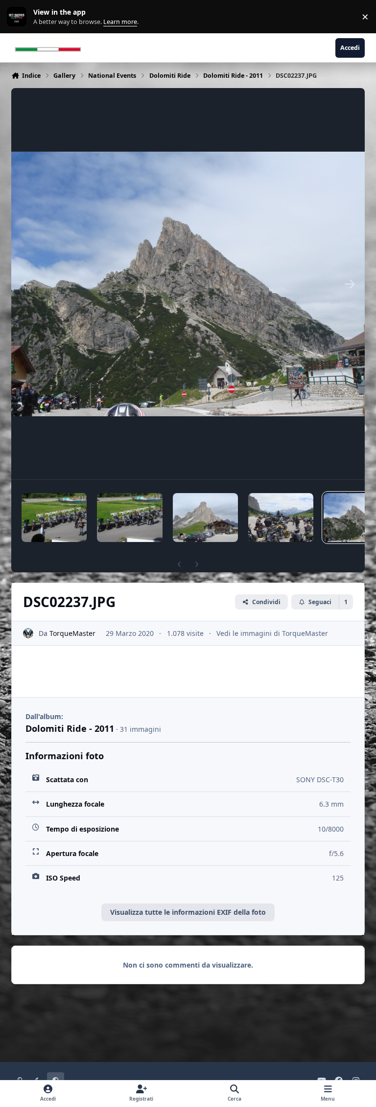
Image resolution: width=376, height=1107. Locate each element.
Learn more (19, 17)
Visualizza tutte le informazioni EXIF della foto (188, 912)
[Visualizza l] (54, 517)
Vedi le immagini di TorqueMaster (272, 633)
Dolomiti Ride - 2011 (69, 728)
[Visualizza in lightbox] (188, 283)
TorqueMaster (72, 633)
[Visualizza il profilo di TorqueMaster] (28, 633)
